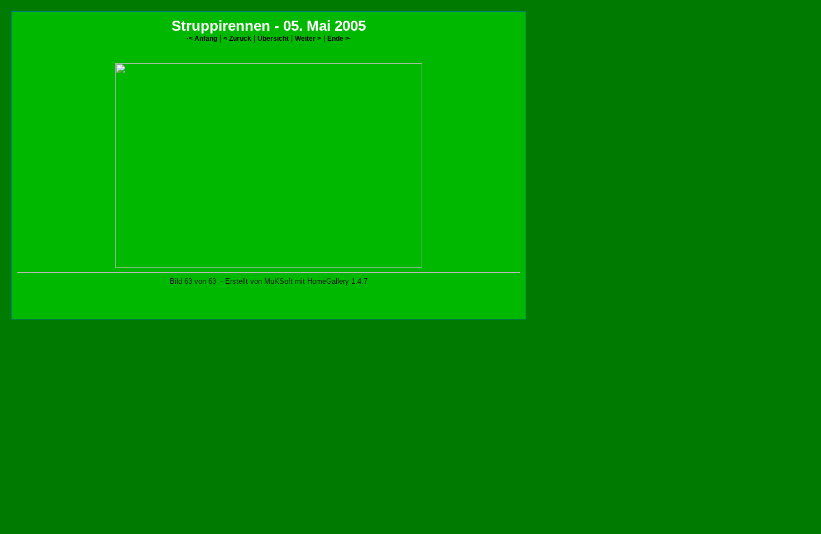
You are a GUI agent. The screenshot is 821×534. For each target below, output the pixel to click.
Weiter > (308, 38)
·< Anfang (202, 38)
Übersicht (273, 38)
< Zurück (237, 38)
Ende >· (339, 38)
